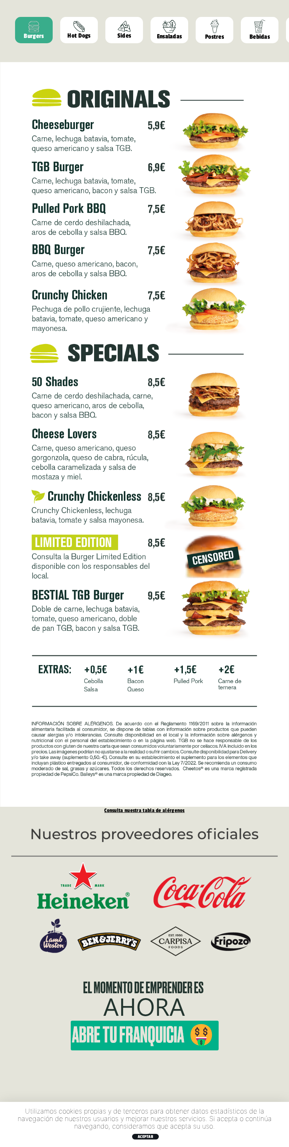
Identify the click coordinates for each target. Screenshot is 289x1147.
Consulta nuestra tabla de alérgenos (144, 810)
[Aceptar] (279, 1124)
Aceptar (145, 1136)
